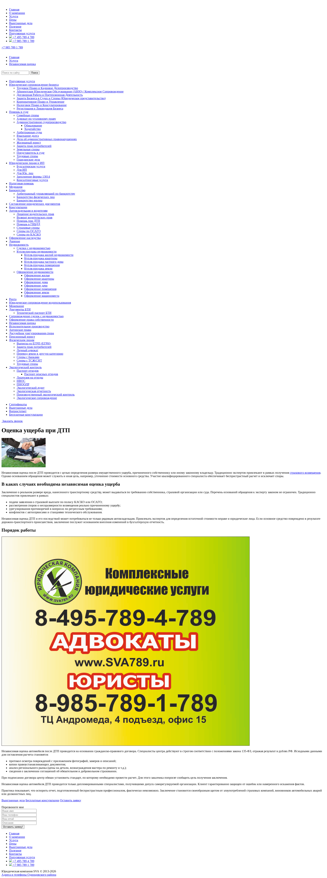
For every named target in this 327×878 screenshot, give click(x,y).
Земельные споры (28, 149)
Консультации (18, 207)
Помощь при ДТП (28, 220)
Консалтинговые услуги (32, 180)
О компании (17, 13)
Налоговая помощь (21, 183)
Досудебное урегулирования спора (31, 333)
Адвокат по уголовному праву (36, 118)
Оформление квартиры (39, 278)
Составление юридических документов (34, 203)
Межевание (16, 306)
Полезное (15, 26)
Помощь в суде (18, 112)
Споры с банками (28, 357)
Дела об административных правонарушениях (47, 139)
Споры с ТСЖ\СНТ (29, 360)
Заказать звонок (12, 421)
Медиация (15, 186)
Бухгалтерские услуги (31, 166)
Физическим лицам (21, 340)
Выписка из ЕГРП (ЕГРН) (34, 343)
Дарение (14, 241)
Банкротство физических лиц (36, 197)
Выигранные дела (20, 23)
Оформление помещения (40, 289)
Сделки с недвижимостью (33, 248)
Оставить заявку (70, 800)
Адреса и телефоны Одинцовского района (29, 874)
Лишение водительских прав (35, 214)
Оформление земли (36, 292)
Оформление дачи (35, 285)
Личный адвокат (27, 350)
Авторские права (20, 329)
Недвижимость (19, 244)
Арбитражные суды (29, 132)
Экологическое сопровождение (37, 398)
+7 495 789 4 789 (23, 37)
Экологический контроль (25, 367)
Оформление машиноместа (41, 295)
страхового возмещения (305, 472)
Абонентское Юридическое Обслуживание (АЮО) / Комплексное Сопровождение (70, 91)
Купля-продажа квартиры (40, 258)
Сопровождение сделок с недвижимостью (36, 316)
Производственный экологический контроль (46, 394)
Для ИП (22, 169)
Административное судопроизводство (41, 122)
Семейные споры (28, 115)
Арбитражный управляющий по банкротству (46, 193)
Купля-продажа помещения (42, 265)
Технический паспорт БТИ (34, 312)
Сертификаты (18, 404)
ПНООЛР (23, 384)
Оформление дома (36, 282)
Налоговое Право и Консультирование (42, 105)
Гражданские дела (28, 159)
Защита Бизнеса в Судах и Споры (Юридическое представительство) (61, 98)
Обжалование (33, 125)
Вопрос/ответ (17, 411)
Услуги (13, 16)
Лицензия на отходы (30, 377)
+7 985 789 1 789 (23, 41)
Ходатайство (32, 129)
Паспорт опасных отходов (41, 374)
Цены (12, 19)
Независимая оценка (22, 323)
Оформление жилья (37, 275)
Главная (14, 9)
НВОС (21, 381)
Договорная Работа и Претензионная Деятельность (50, 94)
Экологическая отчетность (34, 391)
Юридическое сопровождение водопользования (40, 302)
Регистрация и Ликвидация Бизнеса (40, 108)
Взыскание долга (28, 135)
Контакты (15, 30)
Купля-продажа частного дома (43, 261)
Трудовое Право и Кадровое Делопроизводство (47, 88)
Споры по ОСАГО (29, 231)
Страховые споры (28, 227)
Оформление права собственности (31, 319)
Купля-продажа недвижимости (37, 251)
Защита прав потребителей (34, 146)
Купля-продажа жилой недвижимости (48, 255)
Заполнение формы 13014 (33, 176)
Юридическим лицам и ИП (26, 163)
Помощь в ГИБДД (28, 224)
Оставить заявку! (13, 826)
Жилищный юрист (29, 142)
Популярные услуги (22, 33)
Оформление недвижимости (35, 272)
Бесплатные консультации (26, 414)
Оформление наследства (25, 238)
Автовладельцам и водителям (28, 210)
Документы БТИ (20, 309)
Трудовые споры (27, 156)
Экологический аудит (30, 387)
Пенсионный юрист (22, 336)
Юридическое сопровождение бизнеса (34, 84)
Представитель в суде (30, 152)
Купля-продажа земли (38, 268)
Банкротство (17, 190)
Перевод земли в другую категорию (40, 353)
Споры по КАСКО (29, 234)
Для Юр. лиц (25, 173)
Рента (12, 299)
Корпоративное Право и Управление (40, 101)
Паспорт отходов (28, 370)
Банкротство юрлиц (29, 200)
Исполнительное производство (29, 326)
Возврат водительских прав (34, 217)
